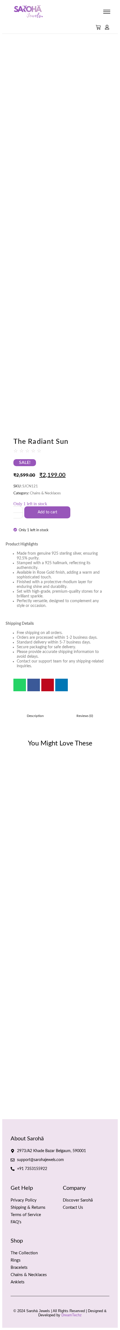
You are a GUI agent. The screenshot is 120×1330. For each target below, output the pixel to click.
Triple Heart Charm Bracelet (32, 1089)
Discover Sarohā (78, 1200)
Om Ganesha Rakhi (69, 1019)
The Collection (24, 1253)
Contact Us (73, 1207)
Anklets (18, 1282)
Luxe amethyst (19, 984)
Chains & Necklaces (45, 493)
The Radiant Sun (22, 949)
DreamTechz (71, 1315)
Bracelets (19, 1267)
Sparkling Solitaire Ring (69, 774)
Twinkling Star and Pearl (69, 984)
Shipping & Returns (28, 1207)
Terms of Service (26, 1215)
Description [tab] (35, 716)
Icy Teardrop (17, 774)
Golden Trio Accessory (27, 1019)
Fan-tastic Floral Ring (26, 809)
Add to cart (47, 512)
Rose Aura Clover (70, 1054)
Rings (16, 1260)
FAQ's (16, 1222)
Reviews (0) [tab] (84, 716)
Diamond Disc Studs (80, 1089)
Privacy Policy (24, 1200)
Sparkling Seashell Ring (29, 1054)
